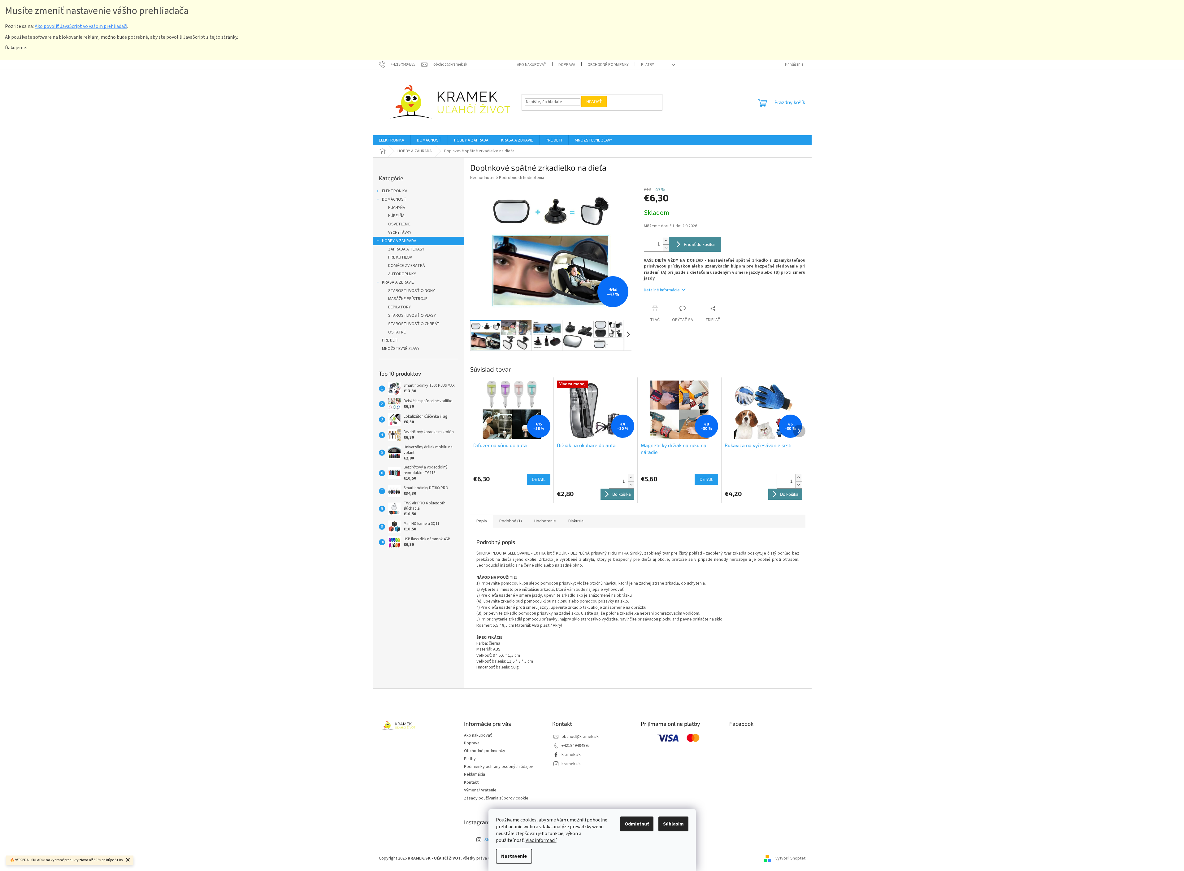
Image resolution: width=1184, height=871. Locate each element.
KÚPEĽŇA (396, 216)
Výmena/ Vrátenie (480, 790)
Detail (538, 479)
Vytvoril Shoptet (790, 858)
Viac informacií (541, 840)
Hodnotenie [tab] (545, 521)
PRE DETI (390, 340)
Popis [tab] (481, 521)
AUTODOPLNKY (402, 274)
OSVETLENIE (399, 224)
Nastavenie (514, 856)
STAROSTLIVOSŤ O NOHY (411, 291)
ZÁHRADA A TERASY (406, 249)
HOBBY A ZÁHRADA (399, 241)
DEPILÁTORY (399, 307)
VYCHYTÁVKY (399, 232)
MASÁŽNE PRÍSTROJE (407, 299)
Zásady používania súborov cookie (496, 798)
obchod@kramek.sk (580, 737)
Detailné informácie (662, 290)
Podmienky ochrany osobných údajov (498, 767)
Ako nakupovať (531, 65)
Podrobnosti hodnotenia (521, 178)
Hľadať (594, 101)
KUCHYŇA (396, 208)
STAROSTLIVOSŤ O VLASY (412, 315)
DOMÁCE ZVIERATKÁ (406, 266)
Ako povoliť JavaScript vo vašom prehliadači (81, 26)
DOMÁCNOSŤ (394, 199)
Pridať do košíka (699, 244)
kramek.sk (571, 754)
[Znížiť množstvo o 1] (666, 247)
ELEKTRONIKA (394, 191)
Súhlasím (673, 824)
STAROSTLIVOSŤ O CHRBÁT (414, 324)
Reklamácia (474, 774)
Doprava (566, 65)
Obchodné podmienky (608, 65)
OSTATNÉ (397, 332)
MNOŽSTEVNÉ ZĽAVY (400, 349)
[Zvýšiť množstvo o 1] (666, 240)
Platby (647, 65)
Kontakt (471, 782)
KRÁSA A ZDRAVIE (398, 282)
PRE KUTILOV (400, 257)
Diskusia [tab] (575, 521)
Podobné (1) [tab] (510, 521)
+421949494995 (576, 746)
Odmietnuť (637, 824)
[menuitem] (391, 140)
